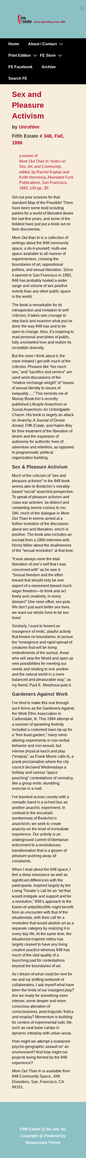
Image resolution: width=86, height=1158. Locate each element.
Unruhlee (29, 127)
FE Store (48, 55)
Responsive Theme (43, 1143)
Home (13, 44)
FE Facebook (20, 67)
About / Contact (42, 44)
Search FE (17, 78)
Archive (49, 67)
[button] (82, 9)
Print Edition (19, 55)
